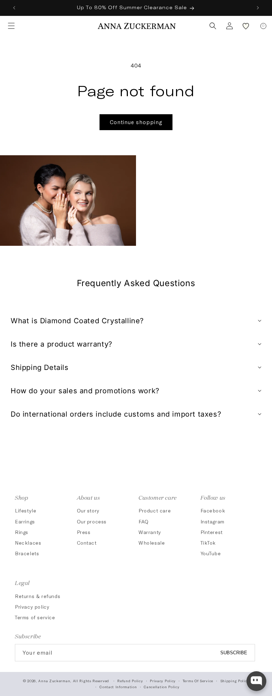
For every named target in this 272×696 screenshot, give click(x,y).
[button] (9, 26)
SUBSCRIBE (233, 652)
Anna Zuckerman (54, 681)
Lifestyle (25, 511)
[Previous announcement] (14, 8)
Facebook (212, 511)
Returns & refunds (37, 596)
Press (84, 532)
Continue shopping (136, 122)
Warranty (149, 532)
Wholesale (151, 543)
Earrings (25, 521)
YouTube (210, 553)
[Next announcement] (258, 8)
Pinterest (211, 532)
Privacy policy (32, 607)
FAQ (143, 521)
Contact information (118, 687)
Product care (154, 511)
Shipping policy (234, 681)
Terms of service (35, 617)
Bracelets (27, 553)
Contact (87, 543)
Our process (92, 521)
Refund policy (130, 681)
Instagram (212, 521)
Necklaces (28, 543)
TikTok (208, 543)
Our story (88, 511)
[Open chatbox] (256, 681)
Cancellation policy (161, 687)
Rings (21, 532)
